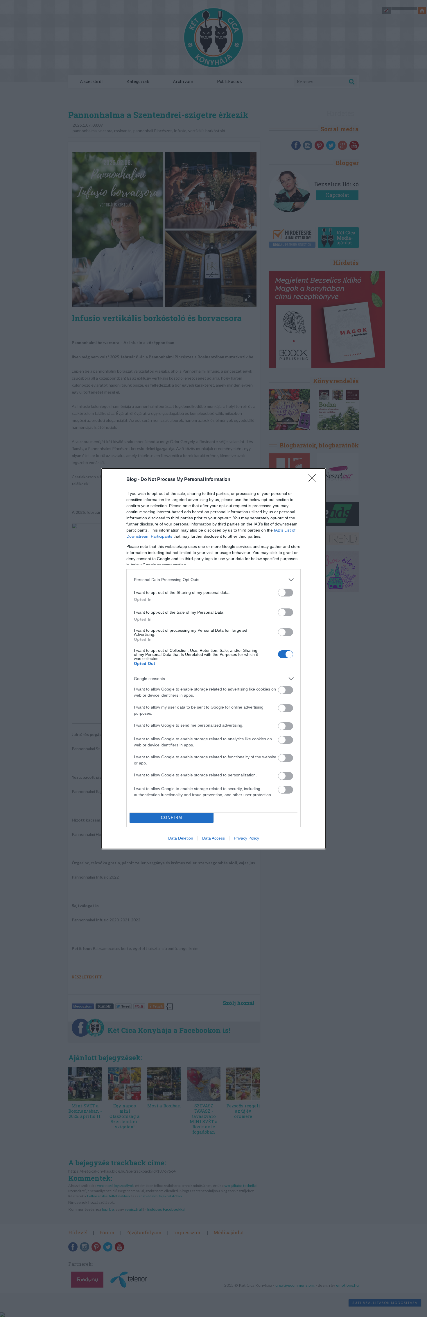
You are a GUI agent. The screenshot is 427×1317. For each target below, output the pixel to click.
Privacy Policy (246, 838)
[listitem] (213, 580)
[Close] (314, 479)
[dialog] (213, 658)
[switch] (285, 592)
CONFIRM (171, 817)
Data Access (213, 838)
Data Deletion (180, 838)
